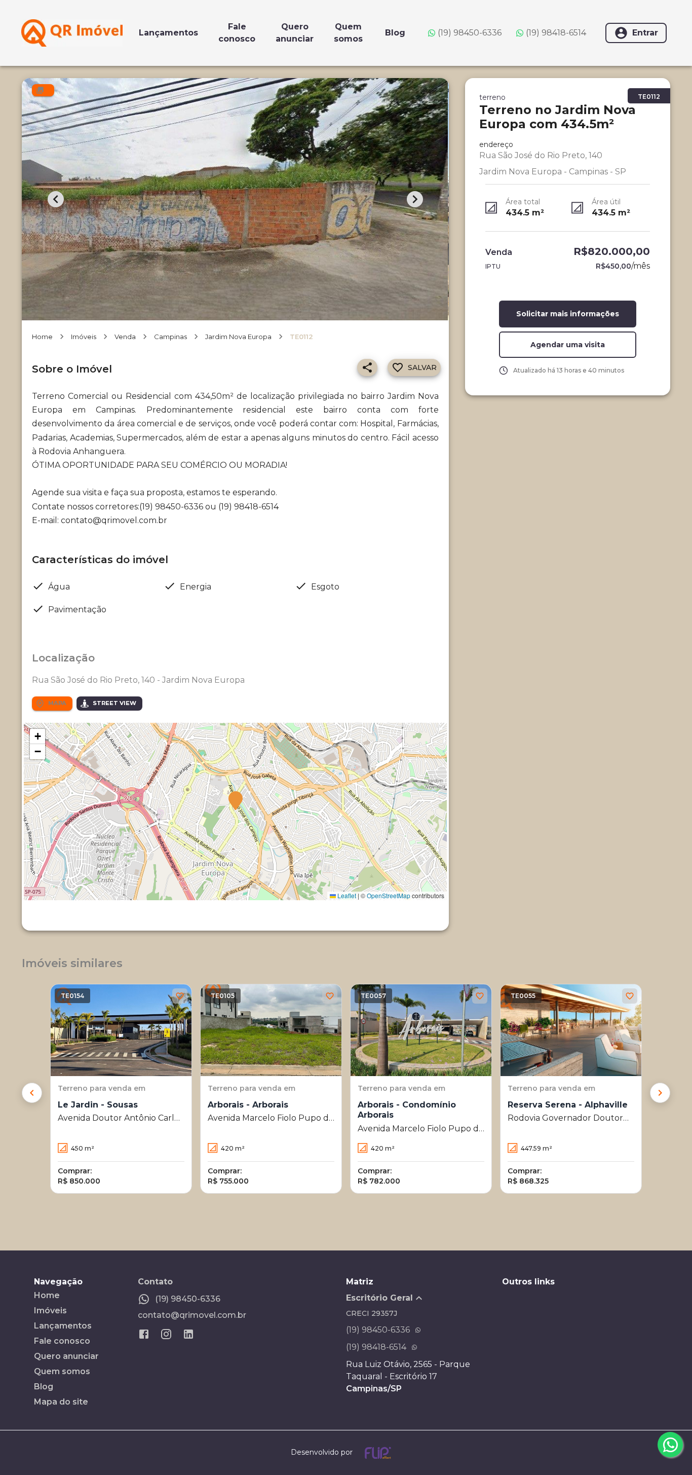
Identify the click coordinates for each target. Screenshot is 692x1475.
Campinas (170, 337)
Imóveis (83, 337)
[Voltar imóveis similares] (32, 1093)
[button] (235, 801)
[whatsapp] (670, 1444)
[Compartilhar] (367, 367)
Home (42, 337)
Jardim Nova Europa (238, 337)
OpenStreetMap (388, 895)
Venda (125, 337)
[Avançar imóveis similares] (660, 1093)
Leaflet (346, 895)
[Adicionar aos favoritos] (179, 996)
